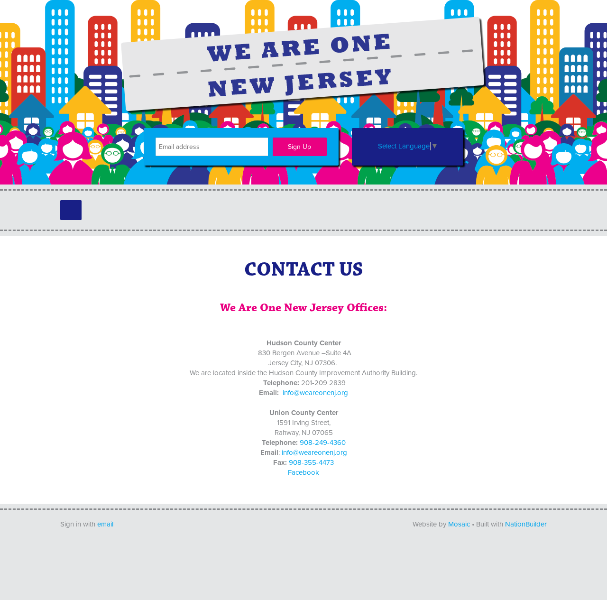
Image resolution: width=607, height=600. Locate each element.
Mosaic (459, 524)
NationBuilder (526, 524)
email (105, 524)
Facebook (303, 472)
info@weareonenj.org (315, 392)
